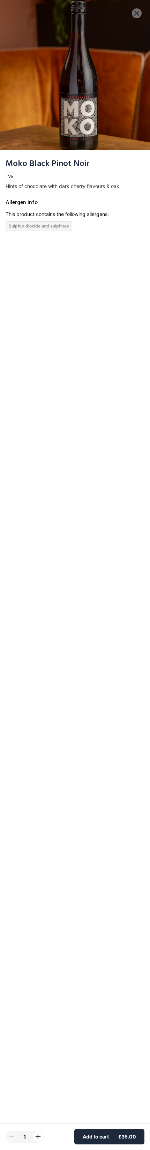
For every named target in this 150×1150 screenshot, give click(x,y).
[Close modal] (137, 13)
